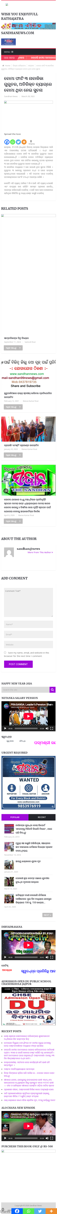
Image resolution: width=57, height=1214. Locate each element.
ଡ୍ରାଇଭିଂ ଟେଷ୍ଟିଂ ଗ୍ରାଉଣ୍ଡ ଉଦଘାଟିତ (21, 445)
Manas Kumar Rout (30, 401)
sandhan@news (28, 549)
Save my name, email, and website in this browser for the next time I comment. (26, 654)
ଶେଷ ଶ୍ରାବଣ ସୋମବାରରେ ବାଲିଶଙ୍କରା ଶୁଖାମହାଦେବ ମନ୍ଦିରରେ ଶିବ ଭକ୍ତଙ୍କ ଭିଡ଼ (27, 1037)
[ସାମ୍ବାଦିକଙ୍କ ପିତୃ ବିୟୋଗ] (28, 274)
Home (7, 65)
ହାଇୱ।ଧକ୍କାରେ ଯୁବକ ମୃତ (28, 861)
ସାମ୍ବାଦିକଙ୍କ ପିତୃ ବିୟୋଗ (16, 338)
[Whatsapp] (12, 140)
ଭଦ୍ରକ (31, 65)
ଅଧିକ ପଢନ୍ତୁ (11, 347)
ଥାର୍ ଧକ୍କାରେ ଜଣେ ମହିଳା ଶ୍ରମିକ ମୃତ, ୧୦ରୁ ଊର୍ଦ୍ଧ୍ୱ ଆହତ (29, 1100)
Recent (42, 817)
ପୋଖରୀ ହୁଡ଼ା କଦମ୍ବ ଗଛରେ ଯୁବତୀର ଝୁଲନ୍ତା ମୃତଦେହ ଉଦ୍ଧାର (32, 880)
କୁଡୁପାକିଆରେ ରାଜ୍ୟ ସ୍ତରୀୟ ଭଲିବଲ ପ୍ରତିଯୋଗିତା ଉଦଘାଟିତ (28, 395)
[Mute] (47, 728)
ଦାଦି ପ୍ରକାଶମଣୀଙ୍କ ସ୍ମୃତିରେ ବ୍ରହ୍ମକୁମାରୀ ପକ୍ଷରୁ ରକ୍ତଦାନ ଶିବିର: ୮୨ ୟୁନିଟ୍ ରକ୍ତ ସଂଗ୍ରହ (26, 1095)
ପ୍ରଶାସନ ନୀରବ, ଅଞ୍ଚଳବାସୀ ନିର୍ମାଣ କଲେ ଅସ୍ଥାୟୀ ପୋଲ (29, 1089)
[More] (24, 140)
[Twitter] (18, 140)
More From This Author (39, 552)
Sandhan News (11, 96)
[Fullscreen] (51, 728)
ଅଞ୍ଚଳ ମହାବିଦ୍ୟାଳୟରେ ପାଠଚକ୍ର (19, 1068)
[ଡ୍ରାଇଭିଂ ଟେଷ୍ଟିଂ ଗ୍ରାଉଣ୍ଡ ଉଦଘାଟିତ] (28, 429)
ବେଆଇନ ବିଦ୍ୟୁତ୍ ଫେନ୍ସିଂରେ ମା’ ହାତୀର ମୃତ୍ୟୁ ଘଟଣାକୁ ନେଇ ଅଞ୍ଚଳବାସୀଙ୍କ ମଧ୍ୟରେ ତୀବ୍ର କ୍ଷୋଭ (27, 1044)
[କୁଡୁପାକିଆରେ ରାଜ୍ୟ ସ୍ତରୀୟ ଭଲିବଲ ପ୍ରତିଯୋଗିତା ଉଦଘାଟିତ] (28, 374)
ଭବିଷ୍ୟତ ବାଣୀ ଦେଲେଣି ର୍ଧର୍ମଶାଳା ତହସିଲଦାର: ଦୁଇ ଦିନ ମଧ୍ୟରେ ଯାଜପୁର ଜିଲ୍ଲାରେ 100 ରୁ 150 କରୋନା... (33, 898)
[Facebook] (7, 140)
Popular (14, 817)
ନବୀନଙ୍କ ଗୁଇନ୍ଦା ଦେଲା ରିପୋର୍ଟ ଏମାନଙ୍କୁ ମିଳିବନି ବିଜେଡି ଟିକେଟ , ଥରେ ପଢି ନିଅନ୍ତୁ (34, 829)
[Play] (5, 728)
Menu (7, 51)
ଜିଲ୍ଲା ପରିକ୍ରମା (19, 65)
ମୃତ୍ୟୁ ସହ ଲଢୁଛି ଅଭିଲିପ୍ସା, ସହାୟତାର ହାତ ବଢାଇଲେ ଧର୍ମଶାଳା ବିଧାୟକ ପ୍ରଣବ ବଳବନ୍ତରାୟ (34, 847)
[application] (28, 716)
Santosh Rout (30, 342)
